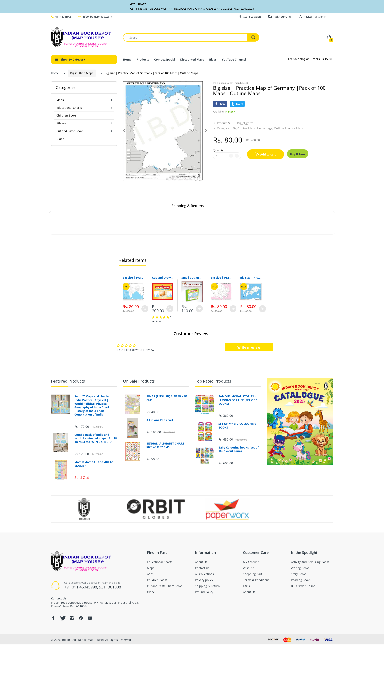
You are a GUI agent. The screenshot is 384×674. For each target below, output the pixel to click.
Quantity (218, 150)
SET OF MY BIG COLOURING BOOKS (237, 425)
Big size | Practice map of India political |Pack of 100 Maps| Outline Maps (133, 277)
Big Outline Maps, (244, 128)
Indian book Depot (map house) (230, 83)
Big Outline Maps (81, 73)
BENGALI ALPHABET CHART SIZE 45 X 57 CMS (165, 445)
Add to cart (268, 154)
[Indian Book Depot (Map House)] (81, 37)
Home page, (265, 128)
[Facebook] (53, 618)
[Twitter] (62, 618)
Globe (60, 139)
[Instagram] (71, 618)
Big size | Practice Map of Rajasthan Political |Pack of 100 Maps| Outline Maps (221, 277)
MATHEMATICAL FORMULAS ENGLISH (93, 464)
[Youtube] (90, 618)
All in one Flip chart (159, 420)
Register (308, 16)
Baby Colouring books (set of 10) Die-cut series (238, 449)
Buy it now (297, 154)
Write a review (248, 347)
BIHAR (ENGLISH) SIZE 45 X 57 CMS (166, 398)
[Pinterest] (81, 618)
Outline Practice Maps (289, 128)
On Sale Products (139, 381)
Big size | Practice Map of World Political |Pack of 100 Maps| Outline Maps (251, 277)
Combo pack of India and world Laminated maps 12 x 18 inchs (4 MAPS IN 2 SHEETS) (95, 438)
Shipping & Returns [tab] (187, 205)
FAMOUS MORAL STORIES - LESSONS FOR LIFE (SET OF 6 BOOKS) (237, 400)
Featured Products (68, 381)
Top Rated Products (213, 381)
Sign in (322, 16)
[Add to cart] (144, 308)
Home (55, 73)
